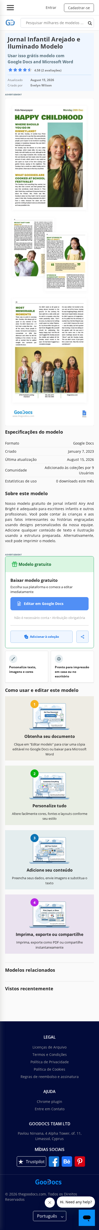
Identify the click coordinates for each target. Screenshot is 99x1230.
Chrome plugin (49, 1101)
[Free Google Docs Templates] (10, 22)
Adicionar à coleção (44, 636)
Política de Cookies (49, 1069)
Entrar (51, 7)
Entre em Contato (49, 1108)
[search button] (90, 23)
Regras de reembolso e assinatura (50, 1076)
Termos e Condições (49, 1054)
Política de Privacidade (49, 1061)
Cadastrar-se (79, 7)
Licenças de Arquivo (49, 1047)
